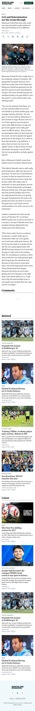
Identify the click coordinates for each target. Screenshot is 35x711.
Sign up (12, 698)
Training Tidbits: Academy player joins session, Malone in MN (17, 432)
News (3, 386)
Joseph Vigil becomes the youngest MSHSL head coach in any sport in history (15, 573)
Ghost (15, 704)
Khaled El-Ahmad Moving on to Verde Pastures (13, 389)
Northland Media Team (9, 487)
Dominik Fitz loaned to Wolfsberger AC (11, 347)
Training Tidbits (7, 428)
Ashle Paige (5, 30)
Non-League (26, 8)
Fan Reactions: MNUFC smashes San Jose (12, 477)
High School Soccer (8, 568)
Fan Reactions (6, 473)
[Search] (22, 3)
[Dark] (20, 3)
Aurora (17, 8)
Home (3, 8)
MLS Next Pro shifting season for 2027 (12, 529)
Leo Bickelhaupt (7, 400)
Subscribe (28, 3)
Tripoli (20, 704)
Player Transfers (7, 343)
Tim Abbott (5, 586)
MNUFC (10, 8)
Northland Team (20, 698)
